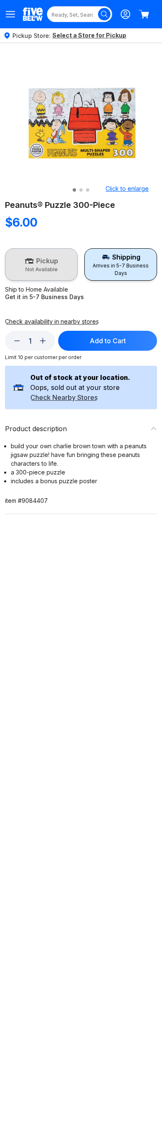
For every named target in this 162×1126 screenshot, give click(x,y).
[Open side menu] (10, 14)
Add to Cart (108, 341)
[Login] (125, 14)
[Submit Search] (104, 14)
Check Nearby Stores (64, 398)
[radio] (41, 264)
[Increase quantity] (43, 341)
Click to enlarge (127, 188)
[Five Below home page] (33, 13)
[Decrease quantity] (17, 341)
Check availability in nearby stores (52, 321)
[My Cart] (144, 14)
